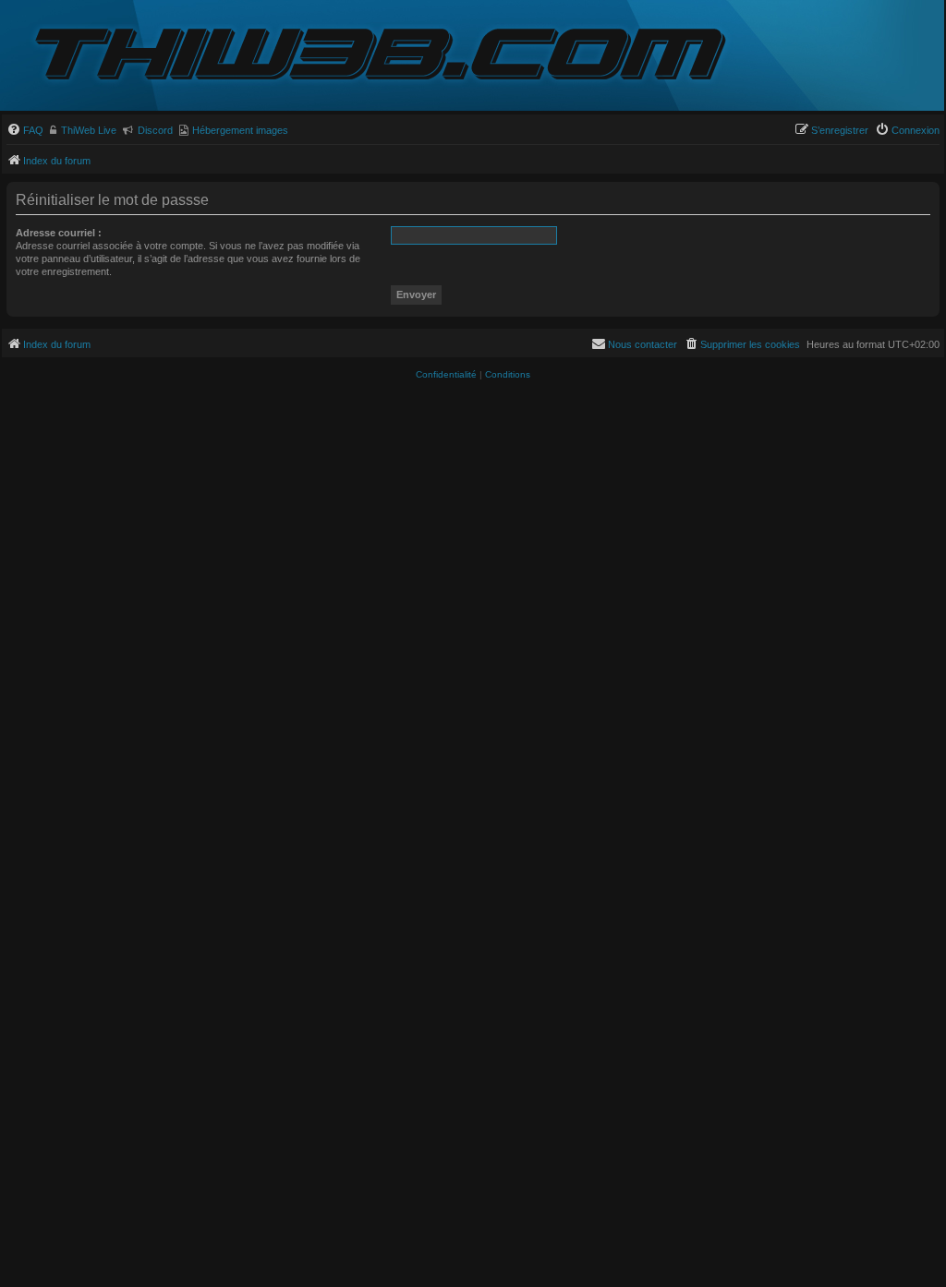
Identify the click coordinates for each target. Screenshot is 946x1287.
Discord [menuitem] (155, 130)
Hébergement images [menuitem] (240, 130)
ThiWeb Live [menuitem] (88, 130)
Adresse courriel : (59, 232)
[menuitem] (24, 130)
